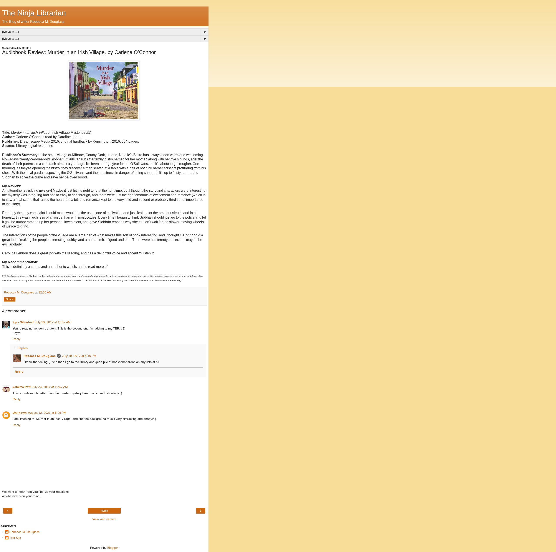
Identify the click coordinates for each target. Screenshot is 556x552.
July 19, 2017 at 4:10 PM (79, 356)
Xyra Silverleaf (23, 322)
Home (104, 510)
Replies (22, 348)
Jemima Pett (22, 387)
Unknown (20, 412)
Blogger (112, 547)
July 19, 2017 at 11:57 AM (53, 322)
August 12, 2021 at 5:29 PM (47, 412)
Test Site (15, 537)
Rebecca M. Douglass (39, 356)
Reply (16, 339)
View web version (104, 519)
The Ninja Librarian (34, 13)
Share (9, 299)
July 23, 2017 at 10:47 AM (50, 387)
